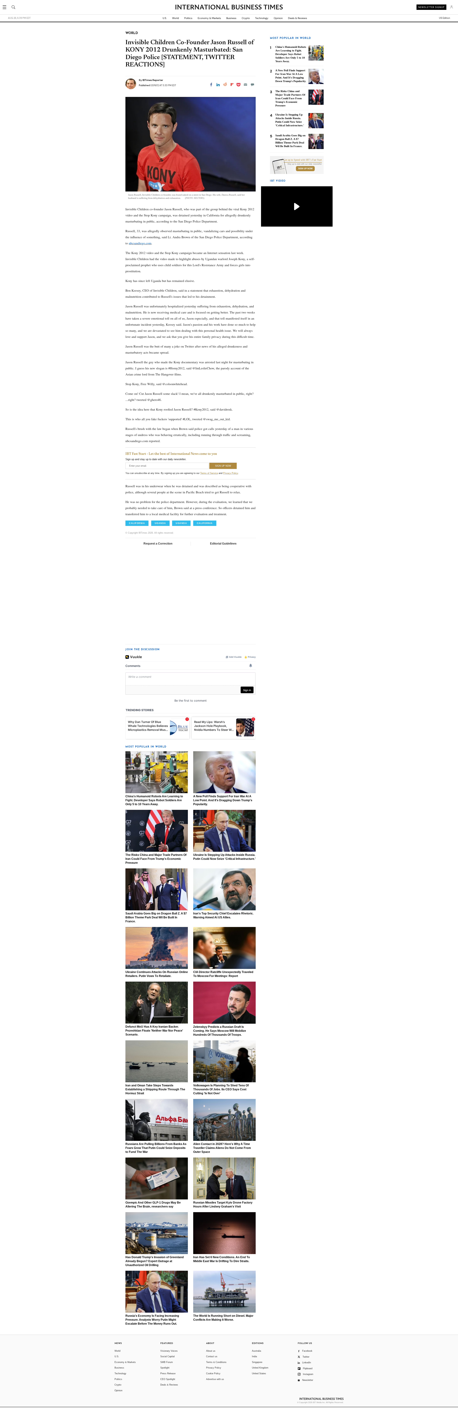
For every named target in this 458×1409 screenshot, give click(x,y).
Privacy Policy (230, 473)
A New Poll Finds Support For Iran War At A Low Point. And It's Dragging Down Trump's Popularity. (222, 800)
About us (210, 1351)
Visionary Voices (169, 1351)
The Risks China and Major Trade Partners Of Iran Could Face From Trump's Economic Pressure (155, 858)
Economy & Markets (209, 18)
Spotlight (164, 1367)
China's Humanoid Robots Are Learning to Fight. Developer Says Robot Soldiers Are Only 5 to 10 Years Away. (154, 800)
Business (231, 18)
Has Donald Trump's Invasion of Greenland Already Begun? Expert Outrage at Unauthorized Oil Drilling (154, 1261)
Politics (188, 18)
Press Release (168, 1373)
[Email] (245, 84)
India (254, 1356)
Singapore (257, 1362)
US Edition (444, 18)
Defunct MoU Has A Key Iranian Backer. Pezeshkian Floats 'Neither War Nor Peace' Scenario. (154, 1030)
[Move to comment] (252, 84)
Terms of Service (209, 473)
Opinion (278, 18)
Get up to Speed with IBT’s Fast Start (303, 160)
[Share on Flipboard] (232, 84)
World (175, 18)
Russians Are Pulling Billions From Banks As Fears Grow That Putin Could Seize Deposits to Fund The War (155, 1147)
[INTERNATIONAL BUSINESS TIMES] (229, 7)
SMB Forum (166, 1362)
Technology (261, 18)
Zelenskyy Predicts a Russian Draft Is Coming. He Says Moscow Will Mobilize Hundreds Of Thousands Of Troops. (219, 1030)
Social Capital (167, 1356)
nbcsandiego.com (140, 243)
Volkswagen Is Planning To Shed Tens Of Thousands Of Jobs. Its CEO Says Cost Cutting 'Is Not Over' (221, 1089)
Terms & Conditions (216, 1362)
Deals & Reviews (297, 18)
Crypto (246, 18)
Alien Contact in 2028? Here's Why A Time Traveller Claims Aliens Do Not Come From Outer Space (222, 1147)
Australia (256, 1351)
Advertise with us (215, 1379)
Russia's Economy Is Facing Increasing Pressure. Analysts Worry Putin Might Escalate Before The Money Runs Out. (152, 1319)
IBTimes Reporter (152, 80)
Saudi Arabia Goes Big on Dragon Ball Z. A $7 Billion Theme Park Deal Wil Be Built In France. (156, 917)
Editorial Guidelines (223, 543)
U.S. (165, 18)
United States (259, 1373)
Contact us (211, 1356)
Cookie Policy (213, 1373)
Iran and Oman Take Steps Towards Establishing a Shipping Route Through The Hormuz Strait (155, 1089)
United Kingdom (260, 1367)
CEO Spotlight (167, 1379)
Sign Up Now (305, 168)
